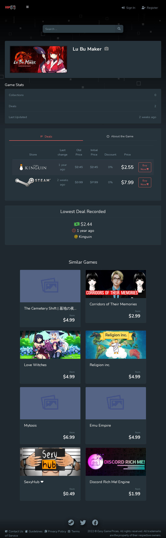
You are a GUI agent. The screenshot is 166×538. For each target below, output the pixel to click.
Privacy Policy (57, 531)
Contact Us (16, 531)
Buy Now (144, 167)
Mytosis (30, 425)
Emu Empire (100, 425)
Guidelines (36, 531)
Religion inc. (100, 364)
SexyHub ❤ (34, 481)
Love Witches (35, 364)
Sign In (130, 8)
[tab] (46, 137)
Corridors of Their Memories (113, 304)
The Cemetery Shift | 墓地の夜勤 (51, 308)
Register (152, 8)
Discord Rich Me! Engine (110, 481)
